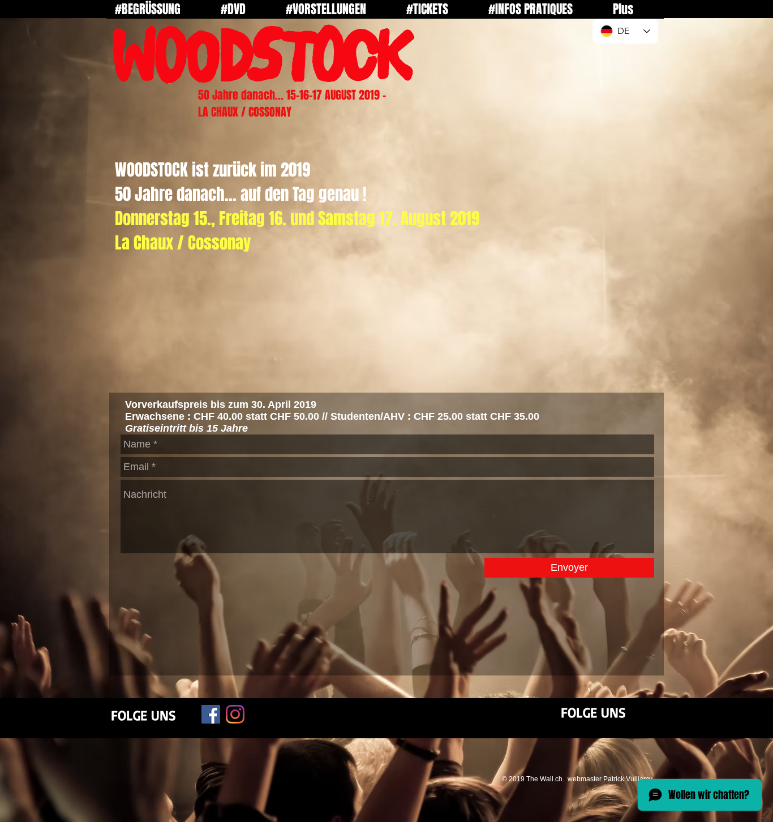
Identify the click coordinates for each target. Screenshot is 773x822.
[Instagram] (235, 714)
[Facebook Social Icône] (210, 714)
